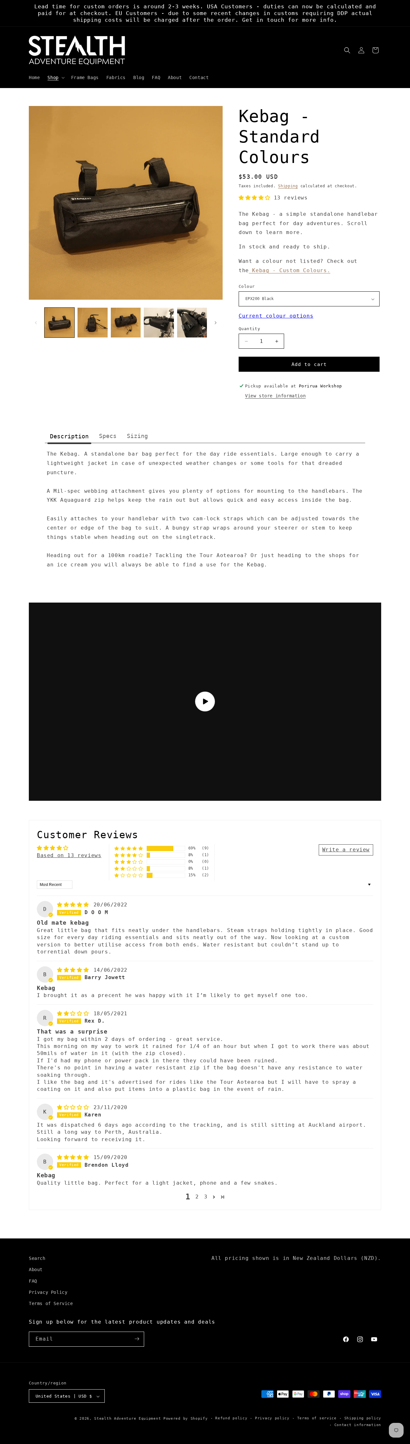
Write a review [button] (346, 850)
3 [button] (206, 1197)
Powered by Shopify (185, 1419)
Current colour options (276, 316)
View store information (275, 395)
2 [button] (197, 1197)
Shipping (288, 186)
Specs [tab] (108, 436)
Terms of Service (51, 1303)
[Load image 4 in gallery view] (159, 322)
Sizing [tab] (137, 436)
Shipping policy (362, 1418)
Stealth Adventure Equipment (127, 1419)
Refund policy (231, 1418)
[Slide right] (216, 323)
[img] (74, 905)
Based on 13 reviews (69, 855)
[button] (55, 77)
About (36, 1269)
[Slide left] (36, 323)
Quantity (249, 328)
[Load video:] (205, 702)
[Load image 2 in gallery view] (92, 322)
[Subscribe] (137, 1338)
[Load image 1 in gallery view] (59, 322)
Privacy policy (272, 1418)
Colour (247, 286)
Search (37, 1258)
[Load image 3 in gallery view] (126, 322)
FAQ (33, 1280)
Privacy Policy (48, 1291)
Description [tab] (69, 436)
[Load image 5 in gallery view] (192, 322)
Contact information (357, 1425)
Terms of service (317, 1418)
